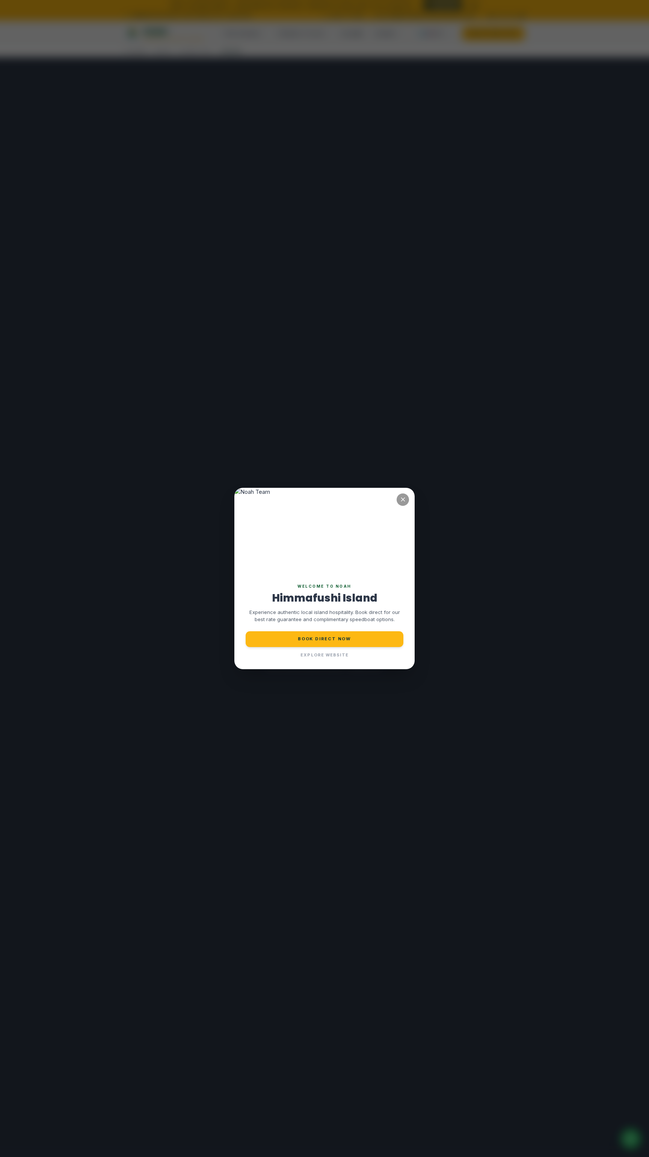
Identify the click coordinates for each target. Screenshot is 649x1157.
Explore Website (324, 655)
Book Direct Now (324, 638)
